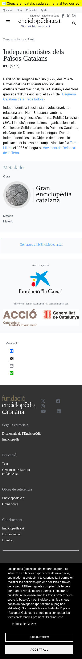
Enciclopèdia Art (13, 498)
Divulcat (35, 15)
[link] (41, 244)
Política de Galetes (24, 624)
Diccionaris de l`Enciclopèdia (21, 433)
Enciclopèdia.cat (13, 528)
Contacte (31, 10)
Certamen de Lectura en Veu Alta (16, 471)
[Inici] (39, 21)
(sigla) (15, 66)
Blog (19, 10)
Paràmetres (39, 637)
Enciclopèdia (10, 439)
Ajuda (44, 10)
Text (5, 463)
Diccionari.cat (50, 15)
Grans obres (10, 504)
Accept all (39, 649)
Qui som (7, 10)
